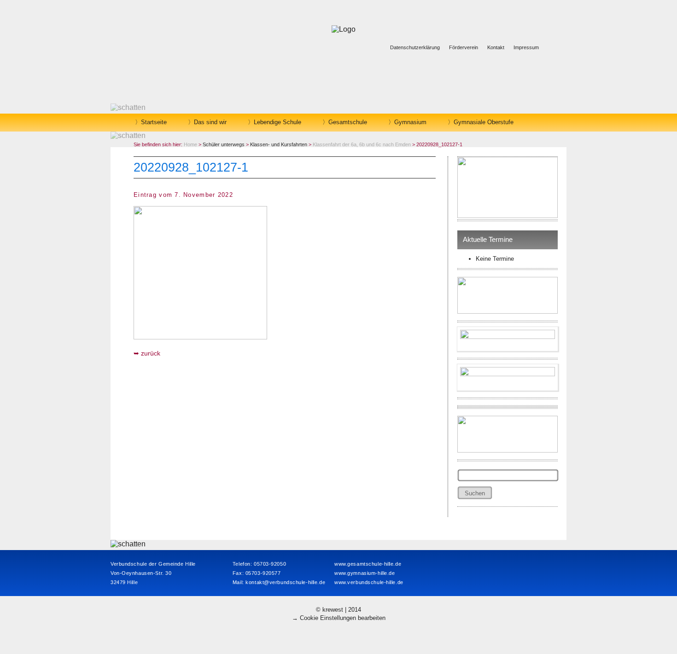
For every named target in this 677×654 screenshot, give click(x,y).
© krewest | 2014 (338, 609)
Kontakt (495, 47)
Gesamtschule (347, 122)
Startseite (154, 122)
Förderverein (463, 47)
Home (190, 144)
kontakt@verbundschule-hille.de (285, 582)
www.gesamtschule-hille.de (367, 564)
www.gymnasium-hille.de (364, 573)
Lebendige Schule (277, 122)
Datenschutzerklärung (415, 47)
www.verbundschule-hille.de (368, 582)
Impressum (526, 47)
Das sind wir (210, 122)
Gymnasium (410, 122)
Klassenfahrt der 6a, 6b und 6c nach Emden (362, 144)
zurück (150, 353)
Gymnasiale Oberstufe (484, 122)
